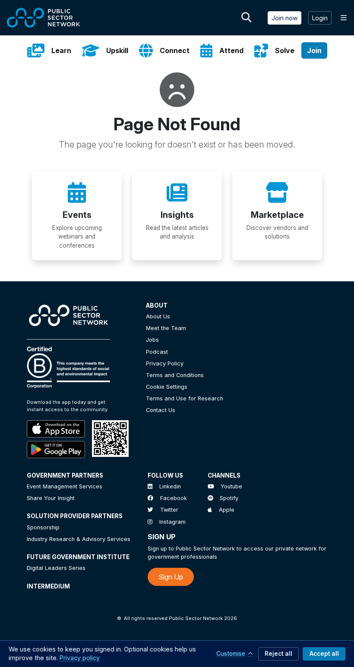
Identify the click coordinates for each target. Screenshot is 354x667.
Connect (175, 50)
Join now (284, 18)
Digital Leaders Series (56, 568)
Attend (231, 50)
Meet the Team (166, 328)
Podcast (157, 352)
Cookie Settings (166, 387)
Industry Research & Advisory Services (78, 539)
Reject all (278, 653)
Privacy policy (80, 657)
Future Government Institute (78, 557)
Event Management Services (64, 486)
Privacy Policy (164, 363)
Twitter (169, 510)
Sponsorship (43, 527)
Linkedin (170, 486)
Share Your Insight (51, 498)
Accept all (324, 653)
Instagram (172, 522)
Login (320, 18)
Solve (284, 50)
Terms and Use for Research (184, 398)
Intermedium (48, 586)
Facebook (173, 498)
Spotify (229, 498)
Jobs (152, 340)
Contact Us (160, 410)
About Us (158, 316)
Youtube (231, 486)
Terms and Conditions (175, 375)
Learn (61, 50)
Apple (226, 510)
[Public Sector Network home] (43, 17)
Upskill (117, 50)
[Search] (246, 17)
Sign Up (170, 577)
